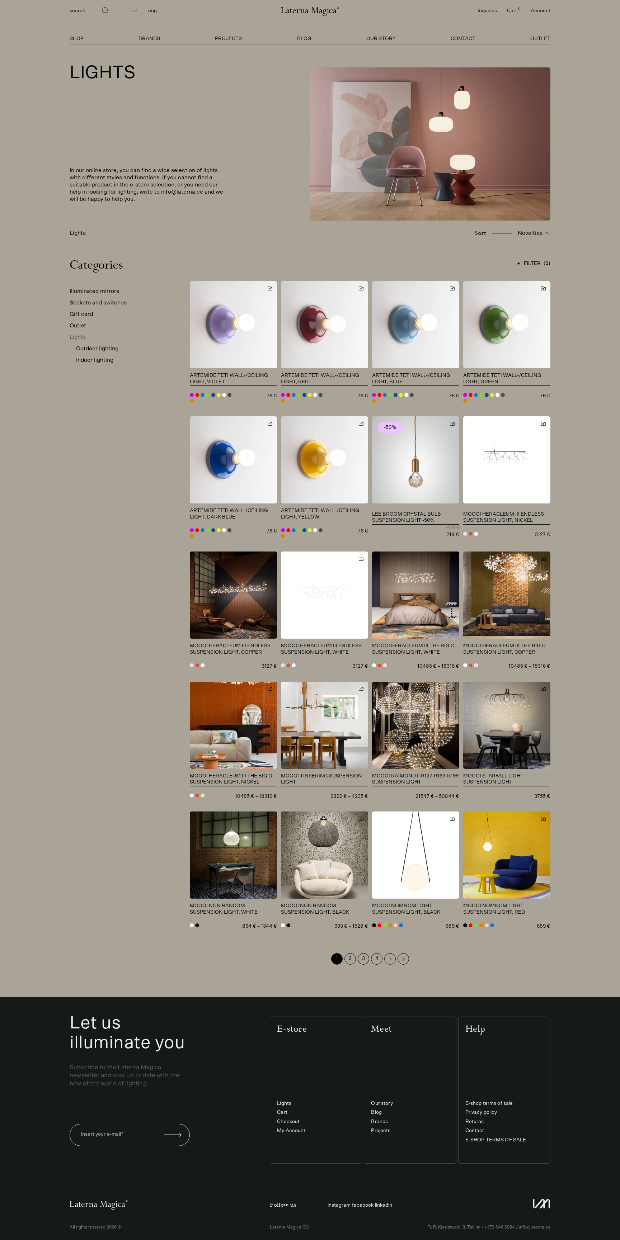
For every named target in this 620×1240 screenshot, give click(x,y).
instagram (339, 1205)
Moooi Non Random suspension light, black (315, 909)
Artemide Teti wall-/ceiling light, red (320, 378)
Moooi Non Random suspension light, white (224, 909)
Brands (149, 38)
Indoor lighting (94, 360)
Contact (463, 38)
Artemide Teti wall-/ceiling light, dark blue (229, 514)
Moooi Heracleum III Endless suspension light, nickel (503, 517)
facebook (363, 1205)
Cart (514, 10)
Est (134, 10)
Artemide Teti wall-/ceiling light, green (502, 378)
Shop (77, 38)
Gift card (81, 314)
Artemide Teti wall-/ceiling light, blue (411, 378)
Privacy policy (481, 1112)
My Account (291, 1130)
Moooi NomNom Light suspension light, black (406, 909)
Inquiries (487, 10)
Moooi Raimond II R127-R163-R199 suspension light (415, 779)
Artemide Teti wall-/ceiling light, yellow (320, 514)
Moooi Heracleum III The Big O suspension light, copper (504, 649)
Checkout (288, 1121)
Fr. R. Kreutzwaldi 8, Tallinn (453, 1227)
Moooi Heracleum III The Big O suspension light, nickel (231, 779)
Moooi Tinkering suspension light (321, 779)
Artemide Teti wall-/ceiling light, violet (229, 378)
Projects (228, 38)
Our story (381, 38)
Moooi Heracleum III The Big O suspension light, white (413, 649)
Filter (537, 263)
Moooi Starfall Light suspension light (493, 779)
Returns (474, 1121)
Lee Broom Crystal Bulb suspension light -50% (406, 517)
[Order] (173, 1135)
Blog (304, 38)
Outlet (540, 38)
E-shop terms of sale (489, 1103)
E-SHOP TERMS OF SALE (495, 1139)
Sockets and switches (98, 303)
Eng (152, 10)
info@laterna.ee (534, 1227)
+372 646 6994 (499, 1227)
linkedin (383, 1205)
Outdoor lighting (97, 348)
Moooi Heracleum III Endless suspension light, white (321, 649)
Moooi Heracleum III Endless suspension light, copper (230, 649)
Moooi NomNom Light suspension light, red (494, 909)
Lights (78, 337)
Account (540, 10)
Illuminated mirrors (94, 291)
